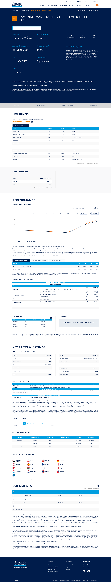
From (78, 213)
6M (33, 213)
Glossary (67, 569)
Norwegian (60, 502)
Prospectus (25, 499)
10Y (60, 213)
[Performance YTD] (44, 38)
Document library (70, 565)
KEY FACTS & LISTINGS (67, 105)
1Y (40, 213)
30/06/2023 (79, 506)
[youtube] (88, 571)
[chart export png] (97, 208)
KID (24, 502)
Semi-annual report (27, 506)
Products (41, 5)
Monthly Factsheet (27, 495)
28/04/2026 (79, 502)
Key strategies (52, 5)
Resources (89, 5)
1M (20, 213)
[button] (94, 10)
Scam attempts (55, 580)
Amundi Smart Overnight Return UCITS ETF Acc (41, 10)
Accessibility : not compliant (76, 580)
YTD (68, 213)
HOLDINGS (17, 105)
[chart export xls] (95, 208)
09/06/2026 (79, 499)
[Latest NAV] (25, 38)
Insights (79, 5)
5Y (53, 213)
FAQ (66, 567)
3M (26, 213)
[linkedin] (84, 571)
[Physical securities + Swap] (97, 358)
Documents (93, 105)
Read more (69, 59)
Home (13, 10)
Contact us (86, 567)
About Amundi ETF (53, 567)
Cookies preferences (93, 580)
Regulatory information (64, 580)
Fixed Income (26, 10)
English (59, 495)
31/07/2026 (79, 495)
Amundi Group (52, 569)
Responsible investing (66, 5)
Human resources (53, 571)
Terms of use (85, 580)
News (49, 565)
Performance (40, 105)
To (90, 213)
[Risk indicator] (26, 419)
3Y (47, 213)
